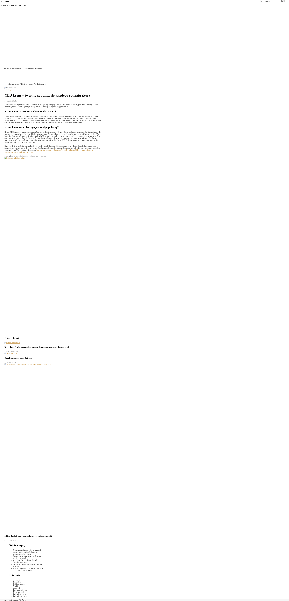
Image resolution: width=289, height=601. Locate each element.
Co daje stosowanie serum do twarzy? (19, 358)
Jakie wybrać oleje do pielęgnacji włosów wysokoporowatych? (28, 536)
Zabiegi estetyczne (19, 594)
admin (11, 156)
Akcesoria (16, 580)
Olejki (15, 586)
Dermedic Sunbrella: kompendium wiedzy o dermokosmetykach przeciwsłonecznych (37, 347)
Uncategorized (18, 592)
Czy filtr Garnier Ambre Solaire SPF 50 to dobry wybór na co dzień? (28, 569)
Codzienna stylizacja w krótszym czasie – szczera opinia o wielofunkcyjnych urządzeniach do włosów (28, 552)
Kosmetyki (8, 90)
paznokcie (16, 588)
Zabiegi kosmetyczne (20, 596)
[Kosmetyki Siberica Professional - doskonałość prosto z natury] (9, 334)
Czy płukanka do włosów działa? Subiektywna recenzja (25, 561)
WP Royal (22, 600)
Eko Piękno (4, 1)
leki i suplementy (19, 584)
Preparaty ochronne (20, 590)
